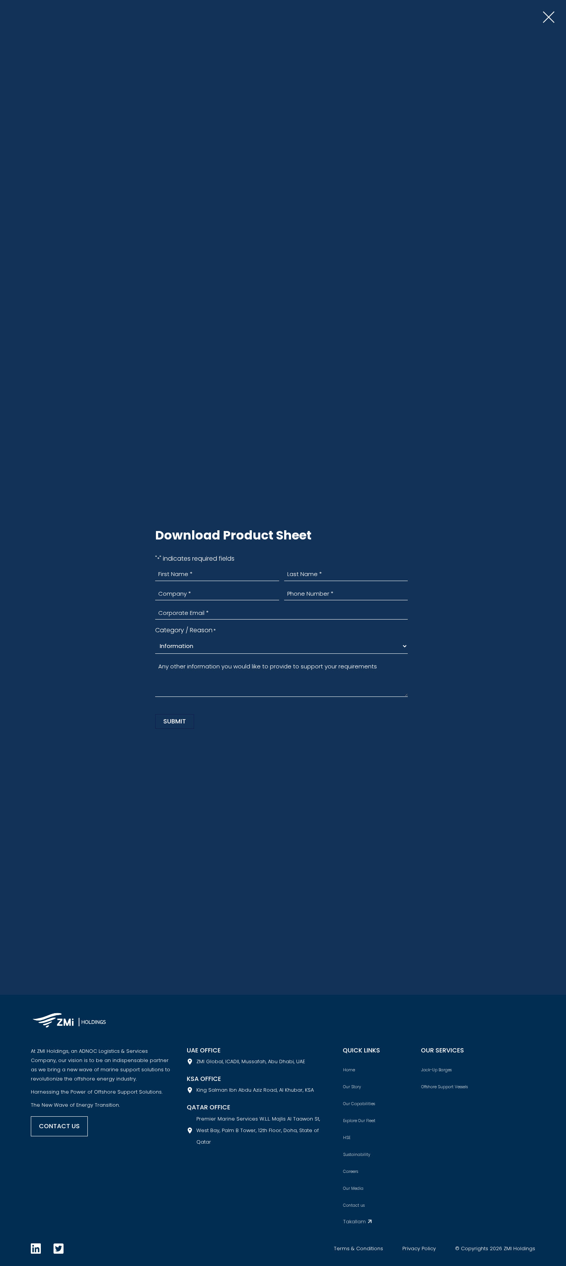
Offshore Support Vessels (444, 1087)
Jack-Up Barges (436, 1070)
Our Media (353, 1188)
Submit (174, 721)
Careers (350, 1171)
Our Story (352, 1087)
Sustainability (356, 1154)
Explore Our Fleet (359, 1121)
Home (349, 1070)
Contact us (354, 1205)
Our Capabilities (359, 1104)
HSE (346, 1138)
